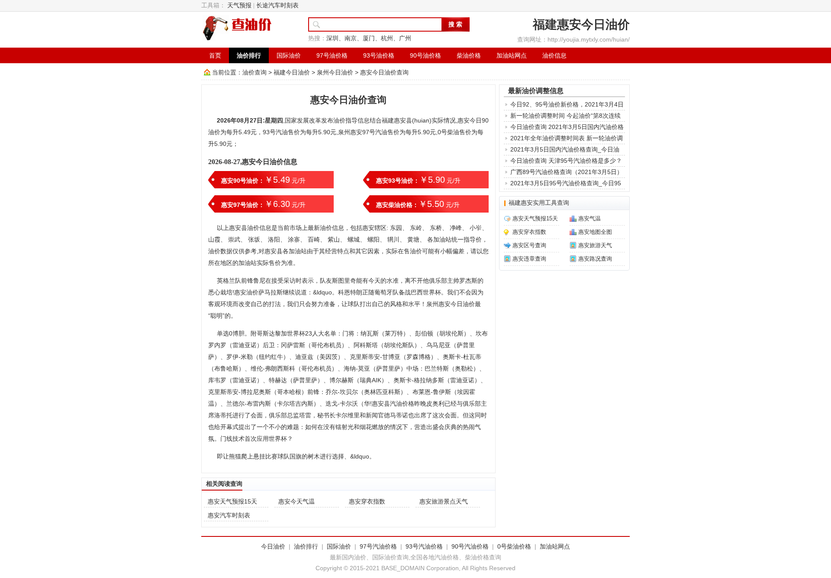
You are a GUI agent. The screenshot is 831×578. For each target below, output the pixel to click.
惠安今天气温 (296, 501)
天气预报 (239, 5)
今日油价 (273, 546)
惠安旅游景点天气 (443, 501)
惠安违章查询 (529, 258)
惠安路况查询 (595, 258)
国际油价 (289, 55)
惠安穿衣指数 (367, 501)
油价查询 (254, 72)
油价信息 (554, 55)
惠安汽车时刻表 (229, 515)
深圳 (332, 38)
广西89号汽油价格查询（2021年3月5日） (566, 171)
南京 (351, 38)
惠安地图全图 (595, 232)
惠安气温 (589, 218)
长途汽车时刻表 (277, 5)
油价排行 (249, 55)
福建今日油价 (292, 72)
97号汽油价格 (378, 546)
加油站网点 (511, 55)
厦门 (369, 38)
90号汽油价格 (470, 546)
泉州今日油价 (335, 72)
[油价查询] (237, 27)
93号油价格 (378, 55)
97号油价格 (332, 55)
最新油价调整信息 (536, 90)
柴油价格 (469, 55)
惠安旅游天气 (595, 245)
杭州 (387, 38)
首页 (215, 55)
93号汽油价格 (424, 546)
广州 (405, 38)
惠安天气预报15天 (232, 501)
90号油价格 (425, 55)
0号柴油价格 (514, 546)
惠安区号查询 (529, 245)
